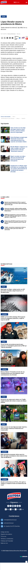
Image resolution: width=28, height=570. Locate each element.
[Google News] (18, 506)
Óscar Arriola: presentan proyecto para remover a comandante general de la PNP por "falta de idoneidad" (14, 346)
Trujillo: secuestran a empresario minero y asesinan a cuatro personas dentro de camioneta (15, 228)
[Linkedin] (10, 38)
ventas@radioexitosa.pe (10, 520)
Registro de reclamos (6, 534)
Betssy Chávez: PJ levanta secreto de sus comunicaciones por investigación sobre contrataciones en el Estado (13, 373)
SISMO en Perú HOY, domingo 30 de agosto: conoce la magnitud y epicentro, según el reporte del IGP (13, 318)
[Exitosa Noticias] (4, 2)
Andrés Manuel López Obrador (7, 118)
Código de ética (5, 532)
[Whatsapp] (2, 38)
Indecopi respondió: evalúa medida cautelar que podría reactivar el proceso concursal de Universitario (15, 209)
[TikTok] (20, 506)
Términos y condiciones (7, 538)
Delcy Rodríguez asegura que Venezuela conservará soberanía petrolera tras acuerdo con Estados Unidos (18, 139)
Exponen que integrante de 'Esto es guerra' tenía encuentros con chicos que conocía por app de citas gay (15, 203)
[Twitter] (4, 38)
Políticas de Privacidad (7, 541)
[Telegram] (12, 38)
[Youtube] (13, 506)
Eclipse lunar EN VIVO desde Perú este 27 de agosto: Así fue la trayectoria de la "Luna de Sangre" (15, 222)
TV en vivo (3, 536)
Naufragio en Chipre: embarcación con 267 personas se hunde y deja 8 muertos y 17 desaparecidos (13, 291)
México (18, 118)
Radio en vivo (4, 543)
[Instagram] (15, 506)
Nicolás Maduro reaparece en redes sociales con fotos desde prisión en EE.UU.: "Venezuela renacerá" (18, 149)
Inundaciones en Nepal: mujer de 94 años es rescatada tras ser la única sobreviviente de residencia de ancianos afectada (18, 168)
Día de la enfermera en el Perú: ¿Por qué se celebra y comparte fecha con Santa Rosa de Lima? (13, 483)
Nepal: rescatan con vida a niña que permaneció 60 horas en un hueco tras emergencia (17, 158)
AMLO (14, 116)
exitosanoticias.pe (9, 523)
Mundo (3, 16)
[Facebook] (7, 38)
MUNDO (23, 118)
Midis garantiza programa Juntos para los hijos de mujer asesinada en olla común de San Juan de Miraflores (14, 456)
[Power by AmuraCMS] (23, 556)
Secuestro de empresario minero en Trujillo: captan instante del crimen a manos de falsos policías (13, 401)
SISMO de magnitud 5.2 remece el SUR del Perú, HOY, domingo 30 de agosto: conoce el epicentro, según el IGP (15, 216)
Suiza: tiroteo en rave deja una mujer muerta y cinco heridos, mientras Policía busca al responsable (17, 130)
